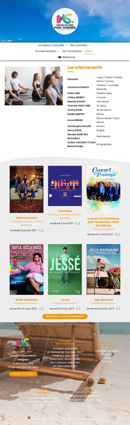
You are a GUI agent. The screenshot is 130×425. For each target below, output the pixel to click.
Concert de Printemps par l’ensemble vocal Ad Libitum (103, 222)
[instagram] (89, 405)
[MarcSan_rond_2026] (65, 9)
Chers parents (26, 218)
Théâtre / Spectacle (103, 229)
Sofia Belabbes (27, 300)
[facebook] (82, 405)
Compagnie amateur (21, 221)
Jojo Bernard (103, 300)
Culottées (65, 211)
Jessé (65, 300)
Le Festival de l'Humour (26, 303)
